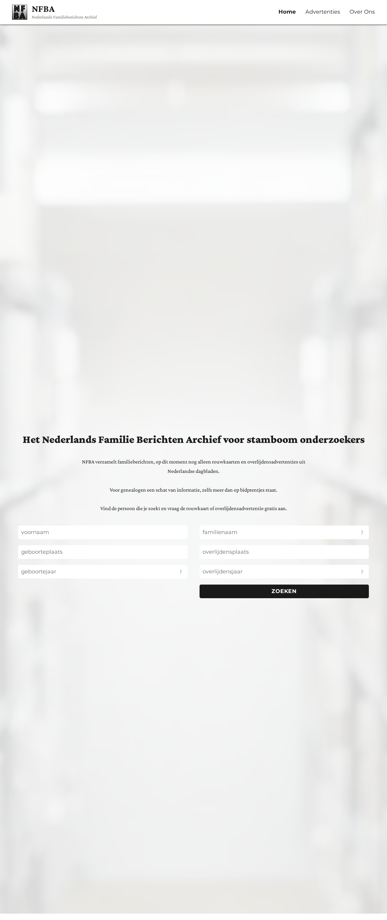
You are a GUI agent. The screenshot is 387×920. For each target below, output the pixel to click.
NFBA (43, 8)
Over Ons (362, 11)
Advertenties (322, 11)
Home (287, 11)
